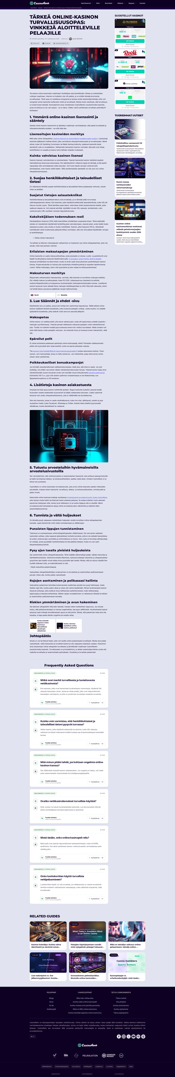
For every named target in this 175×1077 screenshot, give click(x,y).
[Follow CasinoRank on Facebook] (119, 1036)
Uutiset (142, 3)
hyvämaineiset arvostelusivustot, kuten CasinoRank (87, 497)
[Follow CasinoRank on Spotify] (138, 1036)
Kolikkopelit (51, 1009)
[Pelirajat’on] (90, 1055)
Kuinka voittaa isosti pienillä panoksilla (85, 1005)
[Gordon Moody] (108, 1055)
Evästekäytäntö (87, 1074)
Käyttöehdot (55, 1074)
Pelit (98, 3)
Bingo (51, 998)
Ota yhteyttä (121, 1002)
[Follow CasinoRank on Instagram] (124, 1036)
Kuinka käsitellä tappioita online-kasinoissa (84, 1013)
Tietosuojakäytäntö (121, 1013)
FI (31, 1036)
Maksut (120, 3)
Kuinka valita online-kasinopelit (85, 1002)
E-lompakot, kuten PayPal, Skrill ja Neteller (85, 259)
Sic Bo (51, 1005)
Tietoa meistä (121, 998)
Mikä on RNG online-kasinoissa (85, 1009)
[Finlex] (66, 1055)
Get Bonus (130, 41)
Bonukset (108, 3)
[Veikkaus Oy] (55, 1055)
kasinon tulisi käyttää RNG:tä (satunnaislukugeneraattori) (55, 351)
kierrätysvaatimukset (96, 373)
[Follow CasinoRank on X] (129, 1036)
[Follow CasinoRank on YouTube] (133, 1036)
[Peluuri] (76, 1055)
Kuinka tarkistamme (121, 1005)
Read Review (130, 44)
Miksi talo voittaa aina (85, 998)
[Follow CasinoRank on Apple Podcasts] (143, 1036)
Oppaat (131, 3)
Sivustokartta (119, 1074)
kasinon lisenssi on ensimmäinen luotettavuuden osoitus (76, 139)
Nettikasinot (86, 3)
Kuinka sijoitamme (121, 1009)
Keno (51, 1002)
